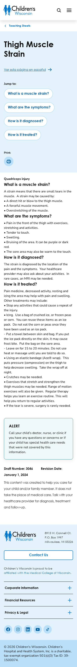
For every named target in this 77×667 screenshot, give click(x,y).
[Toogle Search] (59, 10)
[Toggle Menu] (69, 10)
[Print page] (8, 161)
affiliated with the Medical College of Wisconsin (37, 573)
